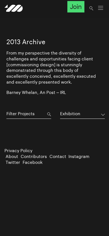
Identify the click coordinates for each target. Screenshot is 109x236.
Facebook (32, 162)
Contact (57, 156)
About (12, 156)
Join (76, 7)
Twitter (13, 162)
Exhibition (70, 113)
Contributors (34, 156)
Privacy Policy (18, 150)
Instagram (78, 156)
